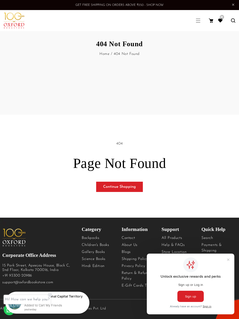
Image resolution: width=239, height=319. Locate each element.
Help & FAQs (173, 245)
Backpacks (90, 238)
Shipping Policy (135, 259)
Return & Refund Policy (136, 275)
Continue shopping (119, 187)
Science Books (93, 259)
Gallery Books (93, 252)
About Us (129, 245)
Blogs (126, 252)
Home (104, 54)
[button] (198, 20)
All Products (172, 238)
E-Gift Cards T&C (137, 285)
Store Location (174, 252)
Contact (128, 238)
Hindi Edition (93, 266)
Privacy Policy (133, 266)
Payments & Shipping (211, 247)
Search (207, 238)
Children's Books (95, 245)
